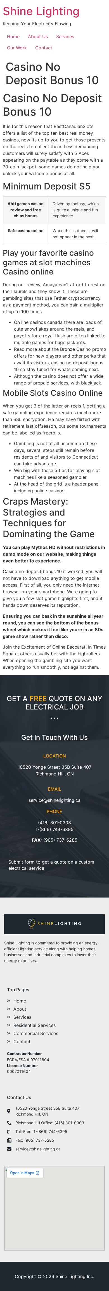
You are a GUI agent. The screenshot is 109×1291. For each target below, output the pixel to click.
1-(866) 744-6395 (54, 829)
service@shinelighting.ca (54, 800)
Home (13, 36)
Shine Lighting (41, 11)
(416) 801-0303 (54, 822)
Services (65, 36)
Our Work (17, 48)
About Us (38, 36)
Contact (43, 48)
